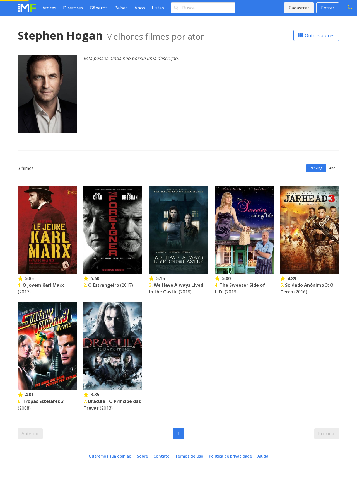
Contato (161, 456)
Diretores (73, 8)
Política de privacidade (230, 456)
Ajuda (262, 456)
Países (121, 8)
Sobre (142, 456)
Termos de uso (189, 456)
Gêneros (99, 8)
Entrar (327, 8)
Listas (158, 8)
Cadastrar (299, 8)
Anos (139, 8)
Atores (49, 8)
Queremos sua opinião (110, 456)
